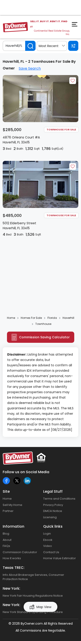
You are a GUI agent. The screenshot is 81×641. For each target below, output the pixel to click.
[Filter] (73, 46)
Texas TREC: (14, 567)
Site (6, 491)
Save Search (30, 68)
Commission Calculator (20, 552)
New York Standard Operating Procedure (33, 612)
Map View (43, 607)
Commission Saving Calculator (44, 337)
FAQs (6, 546)
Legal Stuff (53, 491)
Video (47, 546)
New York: (11, 588)
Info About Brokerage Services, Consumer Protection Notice (33, 577)
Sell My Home (12, 505)
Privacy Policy (53, 505)
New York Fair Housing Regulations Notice (33, 596)
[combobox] (52, 46)
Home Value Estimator (59, 558)
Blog (6, 533)
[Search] (30, 46)
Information (13, 526)
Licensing (50, 517)
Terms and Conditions (59, 498)
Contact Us (51, 552)
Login (47, 533)
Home (7, 498)
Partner (8, 511)
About (7, 540)
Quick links (53, 526)
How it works (12, 558)
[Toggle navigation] (75, 25)
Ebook (47, 540)
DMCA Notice (52, 511)
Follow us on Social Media (26, 472)
